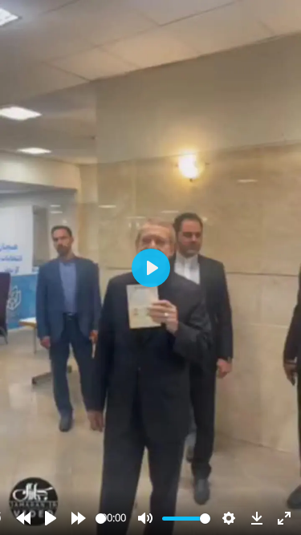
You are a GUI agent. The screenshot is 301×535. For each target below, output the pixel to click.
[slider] (101, 518)
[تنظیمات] (229, 518)
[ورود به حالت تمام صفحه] (284, 518)
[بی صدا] (145, 518)
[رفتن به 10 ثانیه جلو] (79, 518)
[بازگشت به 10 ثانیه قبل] (23, 518)
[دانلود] (257, 518)
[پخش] (50, 518)
